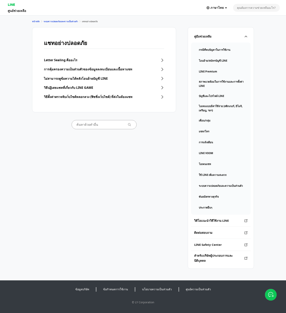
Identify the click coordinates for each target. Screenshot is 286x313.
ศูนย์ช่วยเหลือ (17, 11)
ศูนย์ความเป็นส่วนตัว (198, 289)
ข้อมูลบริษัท (82, 289)
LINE (11, 5)
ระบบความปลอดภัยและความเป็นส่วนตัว (61, 21)
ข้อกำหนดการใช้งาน (115, 289)
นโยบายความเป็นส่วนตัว (157, 289)
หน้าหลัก (36, 21)
